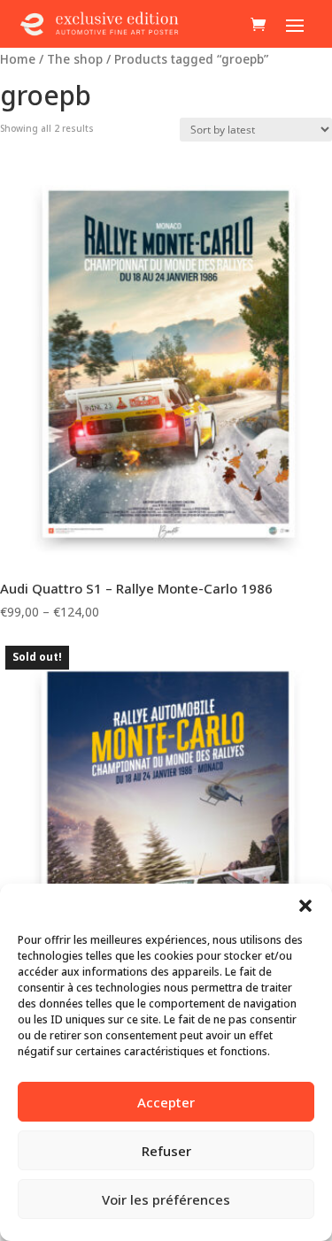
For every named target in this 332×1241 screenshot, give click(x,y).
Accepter (166, 1102)
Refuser (166, 1151)
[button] (305, 906)
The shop (75, 58)
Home (17, 58)
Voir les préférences (166, 1199)
